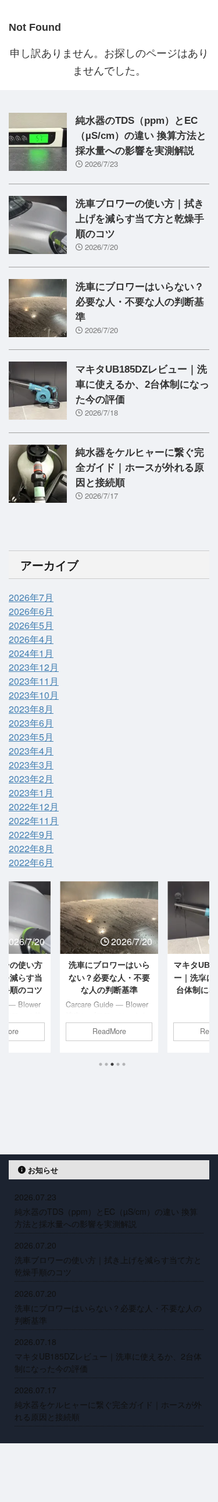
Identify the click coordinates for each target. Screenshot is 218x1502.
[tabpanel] (109, 967)
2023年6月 (31, 722)
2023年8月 (31, 709)
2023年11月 (34, 681)
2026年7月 (31, 597)
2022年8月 (31, 848)
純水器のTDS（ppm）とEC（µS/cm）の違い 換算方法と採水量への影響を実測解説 (141, 135)
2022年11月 (34, 820)
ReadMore (109, 1031)
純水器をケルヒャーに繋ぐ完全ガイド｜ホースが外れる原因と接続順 (140, 467)
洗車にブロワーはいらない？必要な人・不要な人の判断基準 (140, 302)
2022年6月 (31, 862)
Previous (19, 974)
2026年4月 (31, 639)
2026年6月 (31, 611)
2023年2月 (31, 778)
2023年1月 (31, 792)
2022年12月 (34, 806)
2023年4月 (31, 750)
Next (198, 974)
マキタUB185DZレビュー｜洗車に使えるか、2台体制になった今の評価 (142, 384)
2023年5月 (31, 736)
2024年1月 (31, 653)
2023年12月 (34, 667)
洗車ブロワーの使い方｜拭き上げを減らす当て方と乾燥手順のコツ (140, 218)
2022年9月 (31, 834)
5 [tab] (124, 1064)
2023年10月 (34, 695)
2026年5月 (31, 625)
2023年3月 (31, 764)
